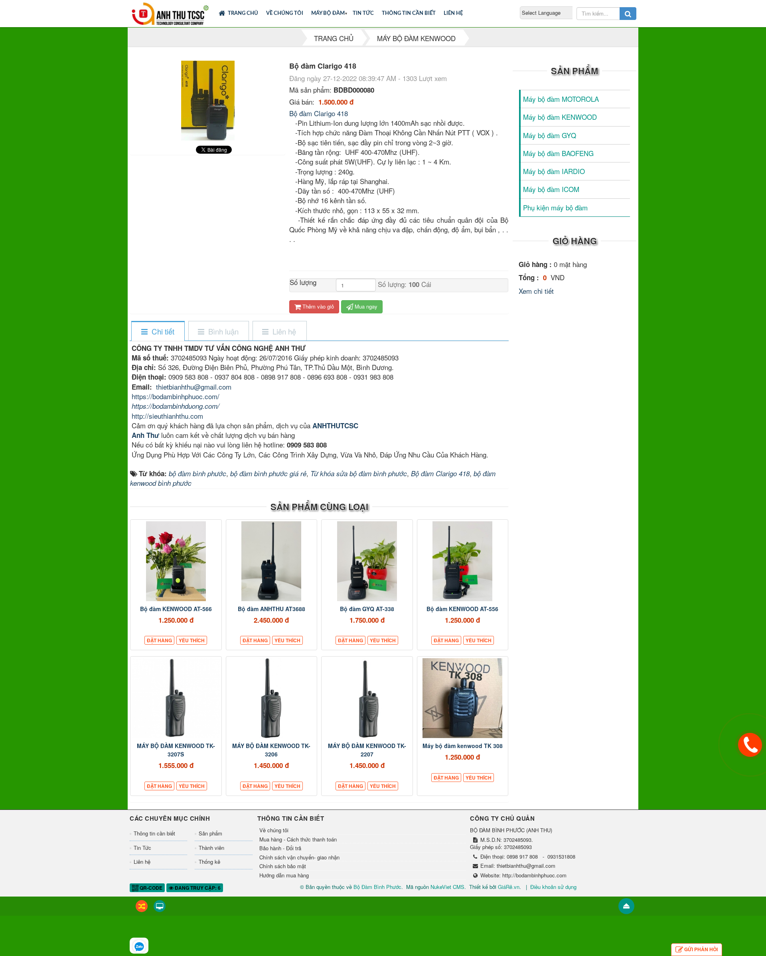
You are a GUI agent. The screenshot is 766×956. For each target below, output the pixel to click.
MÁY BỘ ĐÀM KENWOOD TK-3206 (271, 750)
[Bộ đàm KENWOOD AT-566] (176, 561)
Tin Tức (363, 13)
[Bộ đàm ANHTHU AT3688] (272, 561)
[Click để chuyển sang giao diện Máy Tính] (160, 906)
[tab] (158, 331)
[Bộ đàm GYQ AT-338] (367, 561)
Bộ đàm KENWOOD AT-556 (462, 609)
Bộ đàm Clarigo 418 (318, 113)
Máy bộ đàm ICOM (551, 189)
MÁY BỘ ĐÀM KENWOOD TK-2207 (367, 750)
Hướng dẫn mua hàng (284, 875)
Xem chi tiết (536, 291)
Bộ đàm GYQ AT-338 (367, 609)
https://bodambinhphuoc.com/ (175, 396)
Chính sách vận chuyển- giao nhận (299, 857)
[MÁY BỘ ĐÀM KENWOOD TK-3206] (272, 698)
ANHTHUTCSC (335, 425)
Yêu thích (192, 640)
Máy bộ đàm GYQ (549, 135)
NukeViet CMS (447, 887)
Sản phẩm (210, 833)
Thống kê (209, 861)
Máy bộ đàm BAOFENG (558, 153)
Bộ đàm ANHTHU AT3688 (271, 609)
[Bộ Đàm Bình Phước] (170, 12)
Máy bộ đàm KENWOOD (560, 117)
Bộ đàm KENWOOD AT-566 (176, 609)
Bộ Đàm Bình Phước (377, 887)
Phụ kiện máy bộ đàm (555, 207)
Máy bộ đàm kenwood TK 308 (462, 746)
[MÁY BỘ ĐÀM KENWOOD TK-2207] (367, 698)
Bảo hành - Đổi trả (280, 848)
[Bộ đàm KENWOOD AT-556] (463, 561)
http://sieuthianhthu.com (167, 416)
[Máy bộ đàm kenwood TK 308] (463, 698)
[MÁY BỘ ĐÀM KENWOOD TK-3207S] (176, 698)
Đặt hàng (159, 640)
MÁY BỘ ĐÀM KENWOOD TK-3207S (176, 750)
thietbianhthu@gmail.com (193, 387)
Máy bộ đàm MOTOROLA (561, 99)
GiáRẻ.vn (508, 887)
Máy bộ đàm (328, 13)
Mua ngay (365, 306)
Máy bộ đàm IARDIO (554, 171)
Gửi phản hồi (701, 949)
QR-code (150, 887)
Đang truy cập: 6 (197, 887)
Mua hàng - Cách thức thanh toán (298, 839)
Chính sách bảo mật (282, 866)
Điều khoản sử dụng (553, 887)
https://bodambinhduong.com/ (175, 406)
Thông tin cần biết (409, 13)
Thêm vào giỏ (317, 306)
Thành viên (211, 847)
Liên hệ (453, 13)
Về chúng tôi (284, 13)
